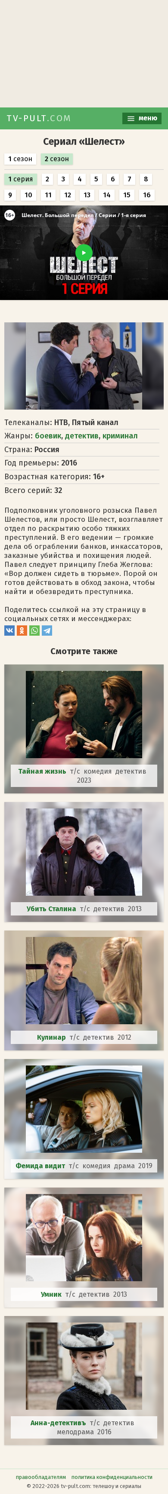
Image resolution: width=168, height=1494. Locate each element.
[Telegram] (47, 633)
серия (20, 179)
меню (147, 118)
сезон (20, 159)
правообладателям (41, 1477)
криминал (120, 436)
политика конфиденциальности (112, 1477)
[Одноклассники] (22, 633)
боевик (48, 436)
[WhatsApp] (34, 633)
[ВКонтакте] (9, 633)
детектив (82, 436)
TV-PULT (39, 118)
